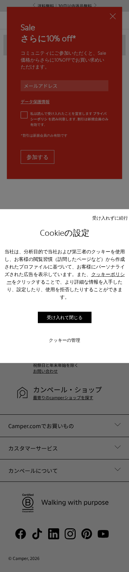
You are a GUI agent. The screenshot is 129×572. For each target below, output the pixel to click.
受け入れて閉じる (65, 317)
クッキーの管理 (64, 340)
